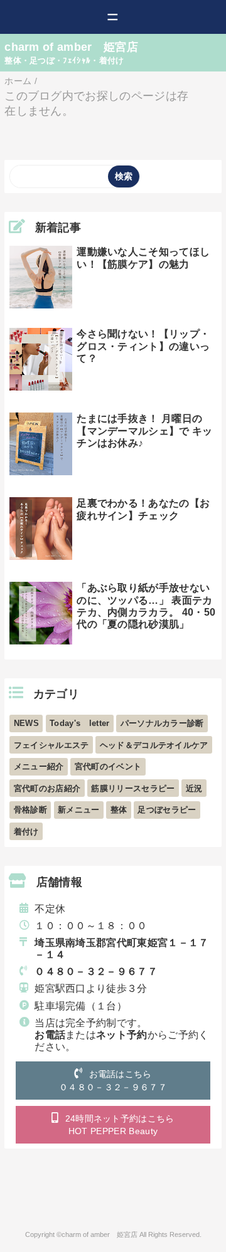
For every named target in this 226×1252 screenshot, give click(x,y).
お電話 (50, 1034)
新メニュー (79, 809)
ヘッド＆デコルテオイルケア (154, 745)
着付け (26, 831)
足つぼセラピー (166, 809)
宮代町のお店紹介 (47, 788)
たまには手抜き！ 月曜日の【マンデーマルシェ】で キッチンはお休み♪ (144, 430)
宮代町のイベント (108, 766)
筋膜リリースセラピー (133, 788)
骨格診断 (30, 809)
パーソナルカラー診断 (162, 723)
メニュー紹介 (39, 766)
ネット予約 (122, 1034)
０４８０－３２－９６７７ (96, 971)
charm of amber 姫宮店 (71, 47)
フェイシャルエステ (51, 745)
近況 (194, 788)
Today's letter (79, 723)
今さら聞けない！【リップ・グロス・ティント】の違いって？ (143, 346)
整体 (118, 809)
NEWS (26, 723)
